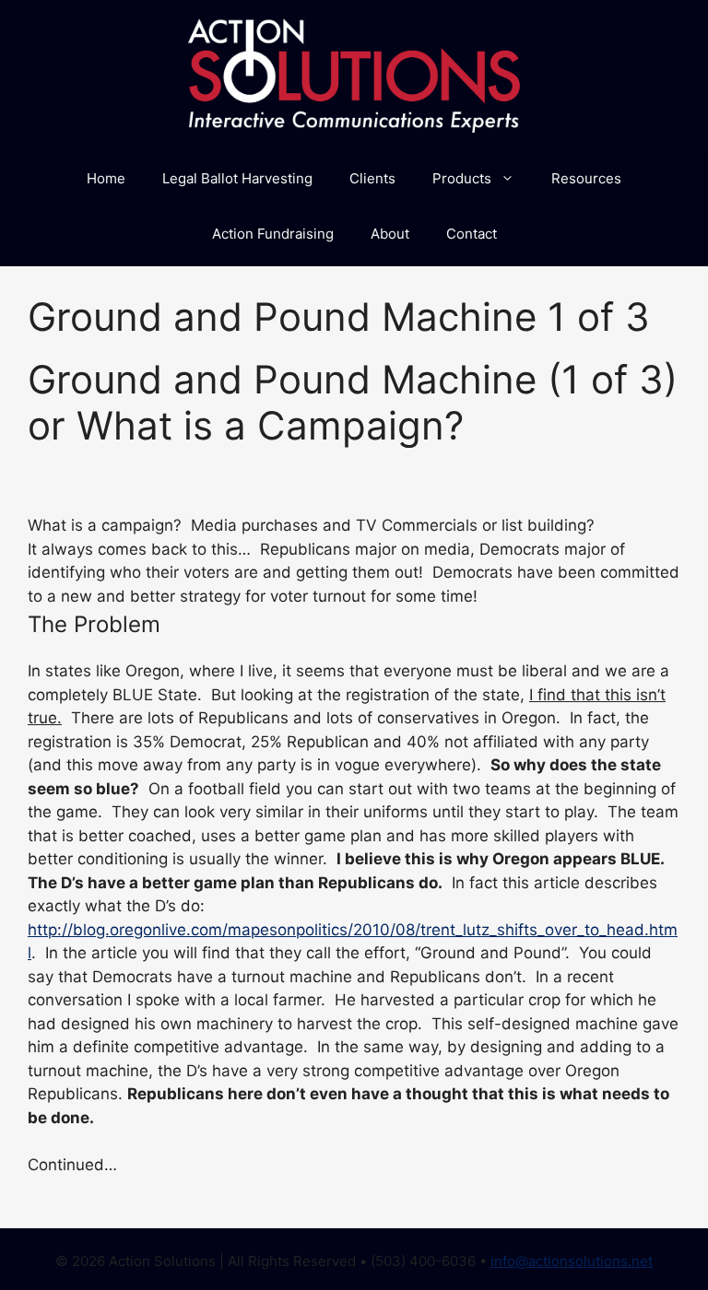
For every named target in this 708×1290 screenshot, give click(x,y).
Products (461, 178)
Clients (372, 178)
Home (106, 178)
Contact (471, 233)
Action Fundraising (273, 233)
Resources (586, 178)
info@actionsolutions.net (571, 1261)
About (390, 233)
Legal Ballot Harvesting (237, 178)
